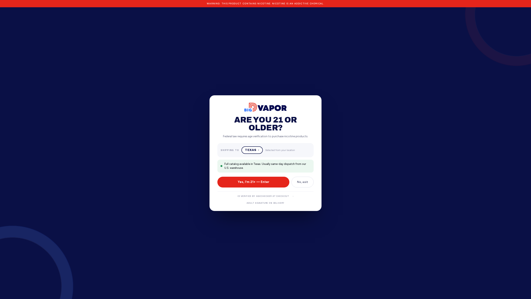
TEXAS (252, 150)
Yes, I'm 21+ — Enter (253, 182)
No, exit (302, 182)
